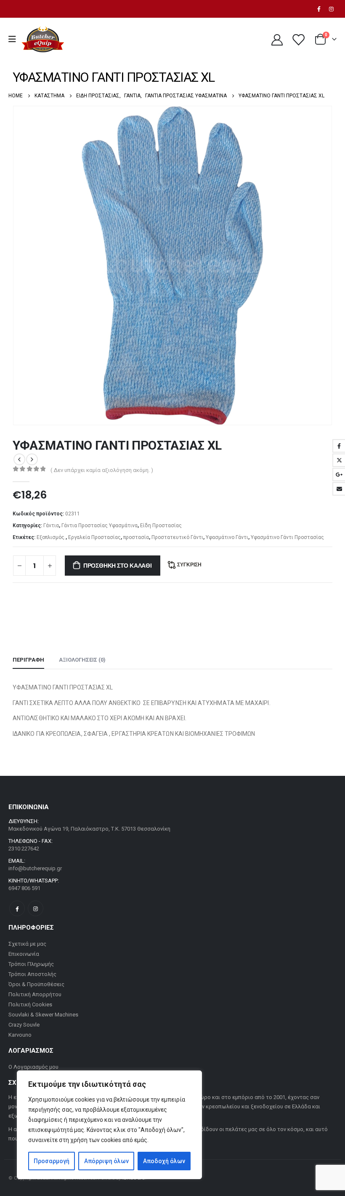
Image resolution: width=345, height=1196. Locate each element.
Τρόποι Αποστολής (32, 974)
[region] (109, 1124)
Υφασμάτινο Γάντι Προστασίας (287, 537)
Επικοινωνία (23, 954)
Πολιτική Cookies (30, 1004)
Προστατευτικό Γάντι (177, 537)
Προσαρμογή (51, 1161)
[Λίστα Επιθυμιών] (298, 39)
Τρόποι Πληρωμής (31, 964)
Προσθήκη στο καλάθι (117, 565)
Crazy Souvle (24, 1025)
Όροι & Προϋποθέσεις (36, 984)
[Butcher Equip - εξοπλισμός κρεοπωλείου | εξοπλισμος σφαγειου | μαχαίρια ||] (42, 39)
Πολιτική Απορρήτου (34, 994)
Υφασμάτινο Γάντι (227, 537)
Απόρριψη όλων (106, 1161)
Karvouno (20, 1035)
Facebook (17, 908)
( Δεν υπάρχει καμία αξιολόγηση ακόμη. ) (101, 470)
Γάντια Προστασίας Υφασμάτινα (99, 525)
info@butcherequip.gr (35, 868)
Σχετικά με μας (27, 944)
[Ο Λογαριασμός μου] (277, 39)
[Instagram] (331, 8)
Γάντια (51, 525)
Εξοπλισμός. (51, 537)
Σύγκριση (189, 564)
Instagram (35, 908)
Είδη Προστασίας (161, 525)
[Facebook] (318, 8)
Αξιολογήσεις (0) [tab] (82, 660)
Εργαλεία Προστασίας (94, 537)
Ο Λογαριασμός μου (33, 1067)
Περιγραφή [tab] (28, 660)
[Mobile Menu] (14, 39)
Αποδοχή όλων (164, 1161)
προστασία (136, 537)
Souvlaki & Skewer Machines (43, 1014)
